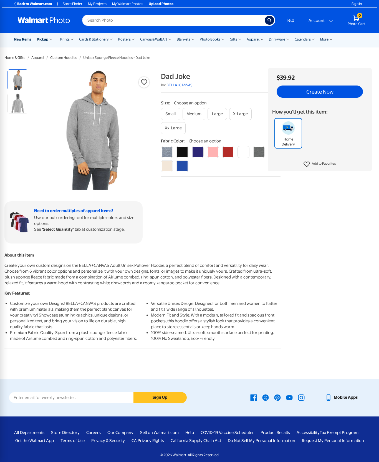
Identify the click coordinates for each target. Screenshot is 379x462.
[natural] (167, 166)
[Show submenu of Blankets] (192, 39)
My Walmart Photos (127, 4)
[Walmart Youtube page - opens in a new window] (289, 397)
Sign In (357, 4)
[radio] (17, 79)
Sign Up (160, 397)
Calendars (303, 39)
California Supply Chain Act (196, 440)
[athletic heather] (167, 152)
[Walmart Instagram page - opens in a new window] (301, 397)
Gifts (233, 39)
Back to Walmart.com (34, 4)
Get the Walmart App (34, 440)
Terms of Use (72, 440)
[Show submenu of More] (331, 39)
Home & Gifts (14, 58)
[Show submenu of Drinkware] (287, 39)
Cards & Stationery (94, 39)
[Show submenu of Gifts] (239, 39)
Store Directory (65, 432)
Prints (65, 39)
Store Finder (72, 4)
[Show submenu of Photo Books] (222, 39)
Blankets (183, 39)
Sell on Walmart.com (159, 432)
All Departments (29, 432)
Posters (124, 39)
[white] (243, 152)
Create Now (319, 92)
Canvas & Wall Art (153, 39)
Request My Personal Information (333, 440)
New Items (22, 39)
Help (289, 20)
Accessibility (308, 432)
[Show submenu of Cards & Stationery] (111, 39)
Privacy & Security (108, 440)
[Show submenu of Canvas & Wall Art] (169, 39)
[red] (228, 152)
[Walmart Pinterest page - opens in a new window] (277, 397)
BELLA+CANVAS (179, 85)
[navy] (198, 152)
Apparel (253, 39)
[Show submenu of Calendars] (313, 39)
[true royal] (182, 166)
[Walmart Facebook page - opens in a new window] (253, 397)
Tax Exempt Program (339, 432)
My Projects (97, 4)
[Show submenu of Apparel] (262, 39)
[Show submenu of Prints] (72, 39)
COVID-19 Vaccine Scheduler (227, 432)
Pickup (42, 39)
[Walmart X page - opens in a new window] (265, 397)
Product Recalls (275, 432)
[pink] (213, 152)
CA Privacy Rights (148, 440)
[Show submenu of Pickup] (52, 39)
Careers (93, 432)
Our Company (120, 432)
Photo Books (210, 39)
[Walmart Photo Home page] (44, 20)
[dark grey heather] (259, 152)
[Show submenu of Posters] (133, 39)
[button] (319, 164)
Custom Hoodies (63, 58)
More (324, 39)
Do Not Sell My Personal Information (261, 440)
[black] (182, 152)
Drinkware (277, 39)
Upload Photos (161, 4)
